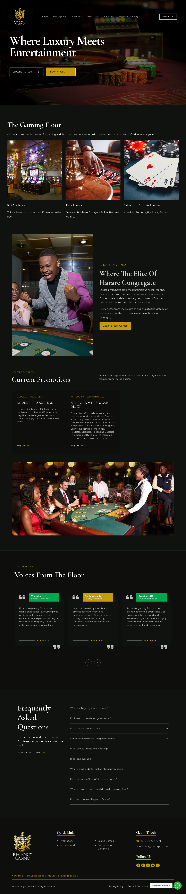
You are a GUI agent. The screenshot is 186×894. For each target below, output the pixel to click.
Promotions (108, 17)
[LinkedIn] (143, 865)
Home (45, 17)
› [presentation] (97, 663)
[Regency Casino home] (15, 16)
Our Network (76, 17)
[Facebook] (138, 865)
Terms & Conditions (138, 886)
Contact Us (168, 16)
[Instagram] (148, 865)
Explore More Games (115, 325)
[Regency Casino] (22, 846)
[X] (158, 865)
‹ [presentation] (88, 663)
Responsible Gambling (128, 17)
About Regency (59, 17)
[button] (92, 671)
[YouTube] (153, 865)
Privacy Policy (116, 886)
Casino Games (92, 17)
